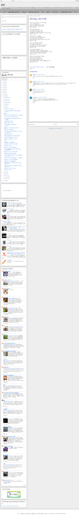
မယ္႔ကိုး (5, 417)
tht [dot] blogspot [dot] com (9, 343)
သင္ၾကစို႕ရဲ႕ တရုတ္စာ (8, 133)
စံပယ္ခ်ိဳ (34, 89)
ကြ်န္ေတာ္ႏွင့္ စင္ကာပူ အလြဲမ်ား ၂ (11, 159)
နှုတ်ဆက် (5, 385)
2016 (4, 89)
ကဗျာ (43, 12)
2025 (4, 80)
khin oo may (5, 471)
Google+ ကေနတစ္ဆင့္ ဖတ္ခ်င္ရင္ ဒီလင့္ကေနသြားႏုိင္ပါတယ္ (12, 29)
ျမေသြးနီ (5, 409)
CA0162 (8, 215)
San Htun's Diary (6, 279)
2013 (4, 94)
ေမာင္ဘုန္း (35, 97)
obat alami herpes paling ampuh (9, 464)
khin (9, 472)
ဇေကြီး (34, 74)
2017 (4, 87)
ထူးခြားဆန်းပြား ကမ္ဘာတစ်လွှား (14, 12)
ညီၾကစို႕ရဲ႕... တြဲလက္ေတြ (10, 153)
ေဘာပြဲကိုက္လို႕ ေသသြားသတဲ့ (10, 124)
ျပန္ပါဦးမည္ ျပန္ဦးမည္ (6, 221)
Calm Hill (5, 359)
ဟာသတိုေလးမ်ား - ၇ (8, 169)
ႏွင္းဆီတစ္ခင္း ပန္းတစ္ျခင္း (9, 350)
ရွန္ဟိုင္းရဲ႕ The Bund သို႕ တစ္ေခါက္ (11, 127)
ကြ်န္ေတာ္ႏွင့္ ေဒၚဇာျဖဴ (10, 168)
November (6, 99)
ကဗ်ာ (33, 68)
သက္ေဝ (5, 334)
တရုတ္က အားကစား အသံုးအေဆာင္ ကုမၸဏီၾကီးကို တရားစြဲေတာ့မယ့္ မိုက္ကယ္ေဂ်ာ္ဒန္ (16, 253)
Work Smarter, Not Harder (9, 108)
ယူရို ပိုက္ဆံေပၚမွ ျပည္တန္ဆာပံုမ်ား (10, 161)
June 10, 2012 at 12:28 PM (42, 97)
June (5, 107)
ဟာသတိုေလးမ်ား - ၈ (8, 145)
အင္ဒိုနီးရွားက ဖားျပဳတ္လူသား (9, 142)
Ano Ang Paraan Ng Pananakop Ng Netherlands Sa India (13, 368)
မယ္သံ (4, 400)
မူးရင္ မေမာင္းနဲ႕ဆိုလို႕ (9, 129)
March (5, 175)
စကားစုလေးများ (55, 12)
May (5, 171)
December (6, 97)
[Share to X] (51, 67)
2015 (4, 90)
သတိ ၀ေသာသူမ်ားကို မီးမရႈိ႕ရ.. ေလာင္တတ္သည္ (13, 157)
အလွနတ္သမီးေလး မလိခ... (13, 427)
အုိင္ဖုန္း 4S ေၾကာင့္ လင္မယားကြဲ (14, 202)
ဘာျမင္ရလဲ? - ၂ (10, 260)
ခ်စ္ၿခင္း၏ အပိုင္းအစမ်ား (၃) (8, 401)
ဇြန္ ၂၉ (5, 113)
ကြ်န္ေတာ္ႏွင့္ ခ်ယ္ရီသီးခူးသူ (10, 147)
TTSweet (5, 307)
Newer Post (32, 124)
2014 (4, 92)
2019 (4, 84)
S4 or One (9, 240)
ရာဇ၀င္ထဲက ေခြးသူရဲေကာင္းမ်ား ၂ (11, 137)
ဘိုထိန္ (34, 81)
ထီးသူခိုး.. (6, 126)
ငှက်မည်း (10, 418)
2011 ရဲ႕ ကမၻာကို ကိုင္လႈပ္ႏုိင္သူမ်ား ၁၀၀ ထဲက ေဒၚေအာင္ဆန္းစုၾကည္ (16, 227)
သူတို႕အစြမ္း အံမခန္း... (9, 121)
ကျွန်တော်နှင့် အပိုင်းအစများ (34, 12)
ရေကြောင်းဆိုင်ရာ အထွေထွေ (66, 12)
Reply (34, 77)
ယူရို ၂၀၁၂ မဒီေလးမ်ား (8, 122)
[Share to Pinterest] (53, 67)
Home (4, 12)
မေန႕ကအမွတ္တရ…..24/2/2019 (13, 437)
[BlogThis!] (50, 67)
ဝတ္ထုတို (47, 12)
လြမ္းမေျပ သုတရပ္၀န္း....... (9, 375)
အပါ (4, 463)
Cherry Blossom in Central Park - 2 (14, 280)
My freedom (5, 454)
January (6, 178)
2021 (4, 82)
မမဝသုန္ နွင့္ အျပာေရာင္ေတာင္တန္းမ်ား (11, 392)
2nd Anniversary (10, 208)
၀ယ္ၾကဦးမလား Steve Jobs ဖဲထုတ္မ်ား (11, 143)
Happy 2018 (5, 481)
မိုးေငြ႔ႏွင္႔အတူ (6, 271)
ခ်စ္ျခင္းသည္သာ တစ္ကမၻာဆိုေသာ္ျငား (11, 410)
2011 (4, 180)
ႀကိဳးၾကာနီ (5, 367)
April (5, 173)
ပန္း (9, 447)
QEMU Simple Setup (7, 360)
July (5, 105)
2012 (4, 95)
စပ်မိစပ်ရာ (24, 12)
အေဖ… (5, 140)
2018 (4, 85)
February (6, 176)
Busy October (10, 455)
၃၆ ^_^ (9, 289)
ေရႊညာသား (5, 297)
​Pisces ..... (10, 272)
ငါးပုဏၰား (9, 246)
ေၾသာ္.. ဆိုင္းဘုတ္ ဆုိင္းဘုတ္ (11, 116)
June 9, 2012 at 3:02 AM (39, 81)
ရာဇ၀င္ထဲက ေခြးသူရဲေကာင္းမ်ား (10, 138)
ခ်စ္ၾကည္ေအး (6, 316)
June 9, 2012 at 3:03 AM (39, 89)
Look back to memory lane (13, 335)
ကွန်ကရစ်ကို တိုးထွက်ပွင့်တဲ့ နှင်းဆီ (9, 344)
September (6, 102)
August (5, 104)
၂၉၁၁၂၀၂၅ (10, 317)
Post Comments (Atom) (58, 128)
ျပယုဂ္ (4, 393)
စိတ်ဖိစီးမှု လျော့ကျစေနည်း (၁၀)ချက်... (15, 376)
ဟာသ (75, 12)
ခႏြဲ (4, 384)
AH (3, 4)
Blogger (64, 513)
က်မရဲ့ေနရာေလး (6, 288)
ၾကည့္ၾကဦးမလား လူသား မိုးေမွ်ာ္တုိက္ (12, 135)
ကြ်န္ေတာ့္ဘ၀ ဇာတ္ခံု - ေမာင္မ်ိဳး (9, 436)
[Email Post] (47, 66)
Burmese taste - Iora (7, 480)
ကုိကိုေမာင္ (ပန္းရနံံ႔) (8, 446)
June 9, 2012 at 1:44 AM (40, 74)
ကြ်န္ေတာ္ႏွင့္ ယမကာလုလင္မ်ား (11, 151)
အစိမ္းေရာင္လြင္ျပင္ (7, 426)
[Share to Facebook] (52, 67)
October (6, 100)
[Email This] (49, 67)
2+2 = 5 (8, 234)
